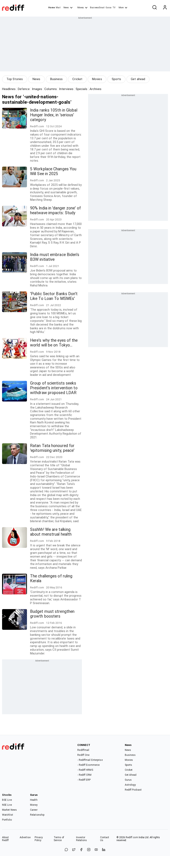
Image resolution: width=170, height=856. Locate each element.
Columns (50, 89)
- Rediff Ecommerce (88, 764)
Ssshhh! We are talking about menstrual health (51, 532)
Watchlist (7, 814)
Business (56, 79)
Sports (116, 79)
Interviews (66, 89)
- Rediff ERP (84, 779)
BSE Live (7, 799)
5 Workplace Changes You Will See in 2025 (53, 171)
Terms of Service (59, 839)
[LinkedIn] (103, 850)
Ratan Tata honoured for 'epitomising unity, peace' (52, 448)
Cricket (77, 79)
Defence (24, 89)
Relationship (37, 814)
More (121, 7)
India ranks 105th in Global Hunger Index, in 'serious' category (53, 115)
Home (51, 7)
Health (34, 799)
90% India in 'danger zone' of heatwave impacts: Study (55, 210)
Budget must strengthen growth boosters (52, 614)
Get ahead (138, 79)
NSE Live (7, 804)
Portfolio (7, 819)
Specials (81, 89)
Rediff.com (132, 837)
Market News (9, 809)
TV (114, 7)
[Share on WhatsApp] (66, 850)
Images (37, 89)
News (66, 7)
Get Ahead (131, 774)
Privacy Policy (39, 839)
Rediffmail (83, 750)
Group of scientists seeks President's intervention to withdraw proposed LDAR (54, 388)
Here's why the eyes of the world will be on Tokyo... (54, 342)
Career (34, 809)
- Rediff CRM (84, 774)
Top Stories (14, 79)
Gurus (109, 7)
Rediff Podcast (133, 789)
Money (80, 7)
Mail (58, 7)
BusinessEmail (97, 7)
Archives (96, 89)
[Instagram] (88, 850)
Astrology (130, 784)
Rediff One (83, 755)
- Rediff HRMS (85, 769)
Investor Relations (81, 839)
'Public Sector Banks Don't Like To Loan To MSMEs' (54, 296)
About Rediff (5, 839)
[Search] (154, 7)
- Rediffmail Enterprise (89, 760)
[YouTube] (96, 850)
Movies (97, 79)
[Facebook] (81, 850)
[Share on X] (73, 850)
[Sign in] (165, 7)
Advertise (25, 837)
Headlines (9, 89)
